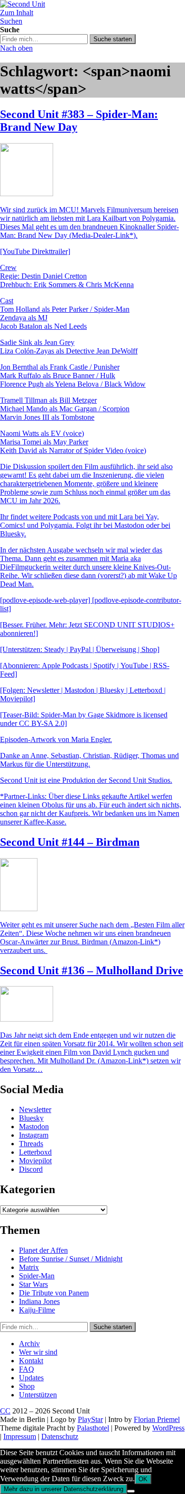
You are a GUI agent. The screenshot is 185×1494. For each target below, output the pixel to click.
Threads (31, 1144)
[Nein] (131, 1491)
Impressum (19, 1436)
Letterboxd (35, 1152)
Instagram (33, 1135)
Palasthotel (93, 1428)
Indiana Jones (39, 1301)
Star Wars (33, 1284)
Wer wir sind (38, 1352)
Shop (27, 1386)
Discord (31, 1169)
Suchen (11, 21)
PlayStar (90, 1419)
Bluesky (31, 1118)
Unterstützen (38, 1395)
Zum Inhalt (16, 13)
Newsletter (35, 1109)
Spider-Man (37, 1276)
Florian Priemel (157, 1419)
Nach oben (16, 48)
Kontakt (31, 1361)
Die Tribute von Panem (54, 1293)
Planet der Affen (43, 1250)
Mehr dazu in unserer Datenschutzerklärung (63, 1489)
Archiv (29, 1344)
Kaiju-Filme (37, 1310)
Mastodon (34, 1127)
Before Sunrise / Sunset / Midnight (70, 1259)
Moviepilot (35, 1161)
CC (5, 1411)
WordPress (168, 1428)
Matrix (29, 1267)
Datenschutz (59, 1436)
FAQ (26, 1369)
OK (143, 1479)
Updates (31, 1378)
